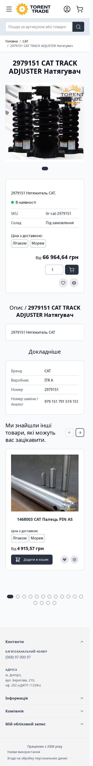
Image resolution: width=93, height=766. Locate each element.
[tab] (45, 168)
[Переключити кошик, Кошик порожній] (79, 9)
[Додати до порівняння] (74, 282)
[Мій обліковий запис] (67, 9)
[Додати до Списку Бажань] (63, 282)
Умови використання (23, 752)
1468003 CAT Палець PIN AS (45, 519)
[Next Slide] (80, 432)
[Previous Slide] (69, 432)
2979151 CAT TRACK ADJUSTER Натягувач (41, 46)
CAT (25, 41)
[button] (44, 641)
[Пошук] (78, 27)
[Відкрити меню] (9, 9)
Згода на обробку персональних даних (37, 758)
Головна (11, 41)
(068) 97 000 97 (18, 657)
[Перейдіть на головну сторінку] (37, 9)
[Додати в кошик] (72, 270)
